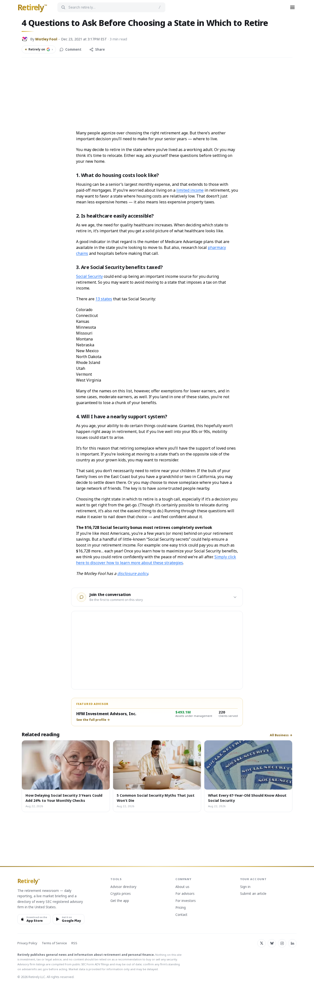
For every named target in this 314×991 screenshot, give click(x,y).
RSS (74, 943)
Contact (181, 915)
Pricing (180, 908)
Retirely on (39, 49)
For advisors (185, 894)
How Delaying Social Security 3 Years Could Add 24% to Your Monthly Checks (64, 798)
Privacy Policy (27, 943)
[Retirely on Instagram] (282, 943)
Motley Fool (46, 38)
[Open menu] (292, 7)
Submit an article (253, 894)
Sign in (245, 887)
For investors (185, 901)
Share (100, 49)
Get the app (119, 901)
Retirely (32, 7)
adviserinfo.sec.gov (35, 969)
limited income (190, 190)
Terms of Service (54, 943)
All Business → (281, 735)
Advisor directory (123, 887)
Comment (73, 49)
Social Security (89, 276)
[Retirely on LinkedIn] (292, 943)
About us (182, 887)
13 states (103, 299)
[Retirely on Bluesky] (272, 943)
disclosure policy (132, 573)
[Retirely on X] (261, 943)
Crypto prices (120, 894)
